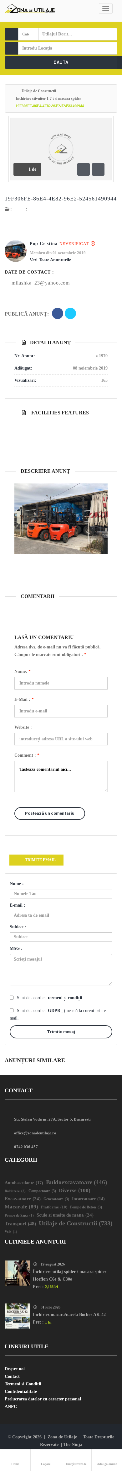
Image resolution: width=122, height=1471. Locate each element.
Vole (11, 1232)
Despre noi (15, 1369)
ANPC (11, 1406)
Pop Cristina (44, 243)
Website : (23, 727)
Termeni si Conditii (23, 1384)
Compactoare (42, 1191)
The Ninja (72, 1444)
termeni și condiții (65, 997)
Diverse (74, 1190)
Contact (12, 1376)
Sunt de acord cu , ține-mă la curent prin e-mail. (58, 1014)
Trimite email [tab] (40, 860)
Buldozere (15, 1191)
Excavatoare (23, 1198)
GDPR (55, 1010)
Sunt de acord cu (49, 997)
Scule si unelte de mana (65, 1215)
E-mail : (24, 699)
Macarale (21, 1207)
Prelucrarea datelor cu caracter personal (43, 1399)
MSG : (16, 948)
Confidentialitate (21, 1391)
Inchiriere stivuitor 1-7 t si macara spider (48, 98)
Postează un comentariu (49, 813)
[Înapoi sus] (101, 1432)
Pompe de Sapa (19, 1215)
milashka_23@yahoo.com (41, 282)
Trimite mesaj (61, 1031)
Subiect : (18, 927)
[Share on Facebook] (57, 314)
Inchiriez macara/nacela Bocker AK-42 (69, 1314)
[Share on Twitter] (70, 314)
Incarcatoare (88, 1199)
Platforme (54, 1207)
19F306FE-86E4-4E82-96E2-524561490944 (61, 198)
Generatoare (56, 1199)
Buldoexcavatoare (76, 1182)
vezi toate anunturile (50, 260)
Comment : (26, 755)
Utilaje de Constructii (39, 91)
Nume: (22, 671)
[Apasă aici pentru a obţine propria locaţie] (111, 48)
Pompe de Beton (86, 1207)
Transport (20, 1223)
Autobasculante (24, 1182)
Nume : (17, 883)
